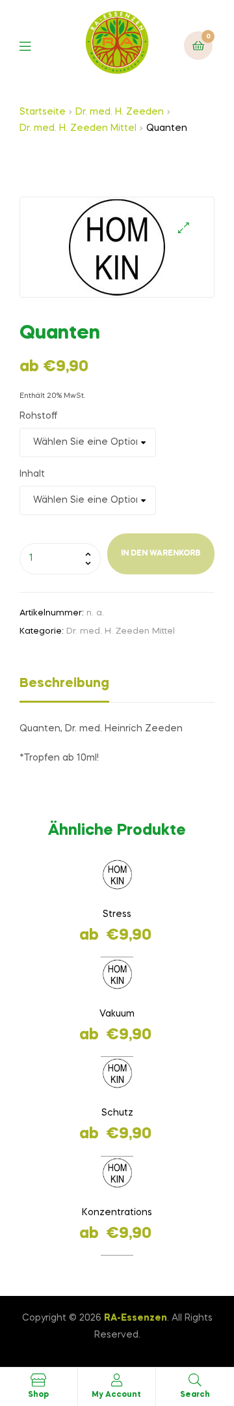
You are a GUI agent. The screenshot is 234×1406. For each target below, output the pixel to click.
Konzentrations (117, 1212)
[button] (183, 227)
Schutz (117, 1113)
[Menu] (35, 45)
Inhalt (32, 474)
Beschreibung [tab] (64, 683)
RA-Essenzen (135, 1318)
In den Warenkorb (161, 553)
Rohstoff (38, 416)
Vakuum (117, 1014)
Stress (117, 914)
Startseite (43, 112)
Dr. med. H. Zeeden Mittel (78, 128)
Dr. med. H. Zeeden (119, 112)
